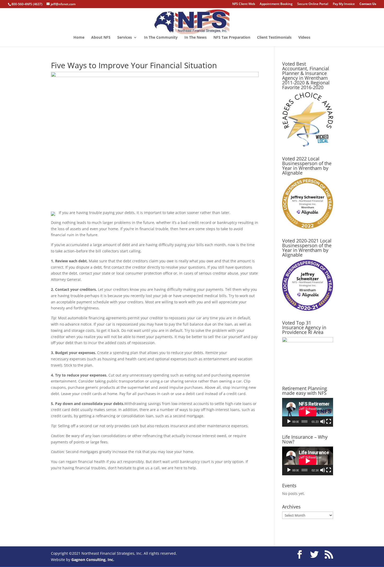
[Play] (289, 421)
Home (78, 38)
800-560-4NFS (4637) (26, 4)
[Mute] (322, 421)
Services (124, 38)
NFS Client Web (243, 4)
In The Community (161, 38)
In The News (195, 38)
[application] (307, 412)
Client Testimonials (274, 38)
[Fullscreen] (328, 421)
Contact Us (367, 4)
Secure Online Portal (312, 4)
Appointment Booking (276, 4)
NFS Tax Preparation (231, 38)
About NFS (100, 38)
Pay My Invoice (344, 4)
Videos (304, 38)
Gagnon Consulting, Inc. (92, 559)
